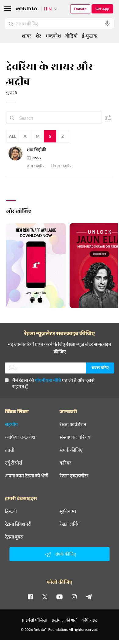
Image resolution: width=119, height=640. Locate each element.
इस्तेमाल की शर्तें (64, 620)
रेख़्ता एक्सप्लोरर (74, 475)
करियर (65, 462)
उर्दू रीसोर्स (13, 462)
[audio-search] (107, 23)
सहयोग (11, 424)
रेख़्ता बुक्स (14, 536)
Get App (102, 8)
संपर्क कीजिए (71, 449)
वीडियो (71, 36)
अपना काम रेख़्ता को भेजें (26, 475)
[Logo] (26, 9)
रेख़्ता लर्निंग (70, 523)
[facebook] (30, 596)
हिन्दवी (11, 511)
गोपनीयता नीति (48, 380)
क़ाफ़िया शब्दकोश (20, 437)
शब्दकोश (53, 36)
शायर (26, 36)
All (12, 136)
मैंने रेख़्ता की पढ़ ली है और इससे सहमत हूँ (53, 383)
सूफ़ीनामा (68, 511)
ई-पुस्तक (89, 36)
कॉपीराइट (89, 620)
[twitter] (45, 596)
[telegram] (89, 596)
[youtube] (59, 596)
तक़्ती (9, 449)
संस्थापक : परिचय (75, 437)
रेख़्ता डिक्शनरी (18, 523)
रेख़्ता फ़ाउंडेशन (73, 424)
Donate (80, 8)
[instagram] (74, 596)
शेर (38, 36)
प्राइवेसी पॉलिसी (34, 620)
